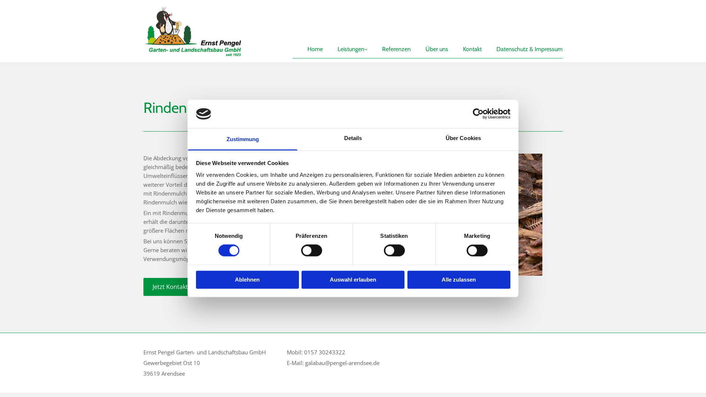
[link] (345, 33)
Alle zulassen (459, 279)
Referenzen (396, 49)
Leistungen (351, 49)
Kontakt (472, 49)
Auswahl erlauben (353, 279)
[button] (187, 287)
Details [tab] (353, 138)
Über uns (436, 49)
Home (315, 49)
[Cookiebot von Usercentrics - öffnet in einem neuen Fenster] (478, 113)
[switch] (311, 251)
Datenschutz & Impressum (529, 49)
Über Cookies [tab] (463, 138)
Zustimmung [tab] (243, 139)
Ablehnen (247, 279)
